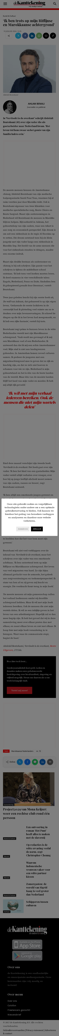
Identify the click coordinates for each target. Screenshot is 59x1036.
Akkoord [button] (37, 529)
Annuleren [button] (23, 529)
